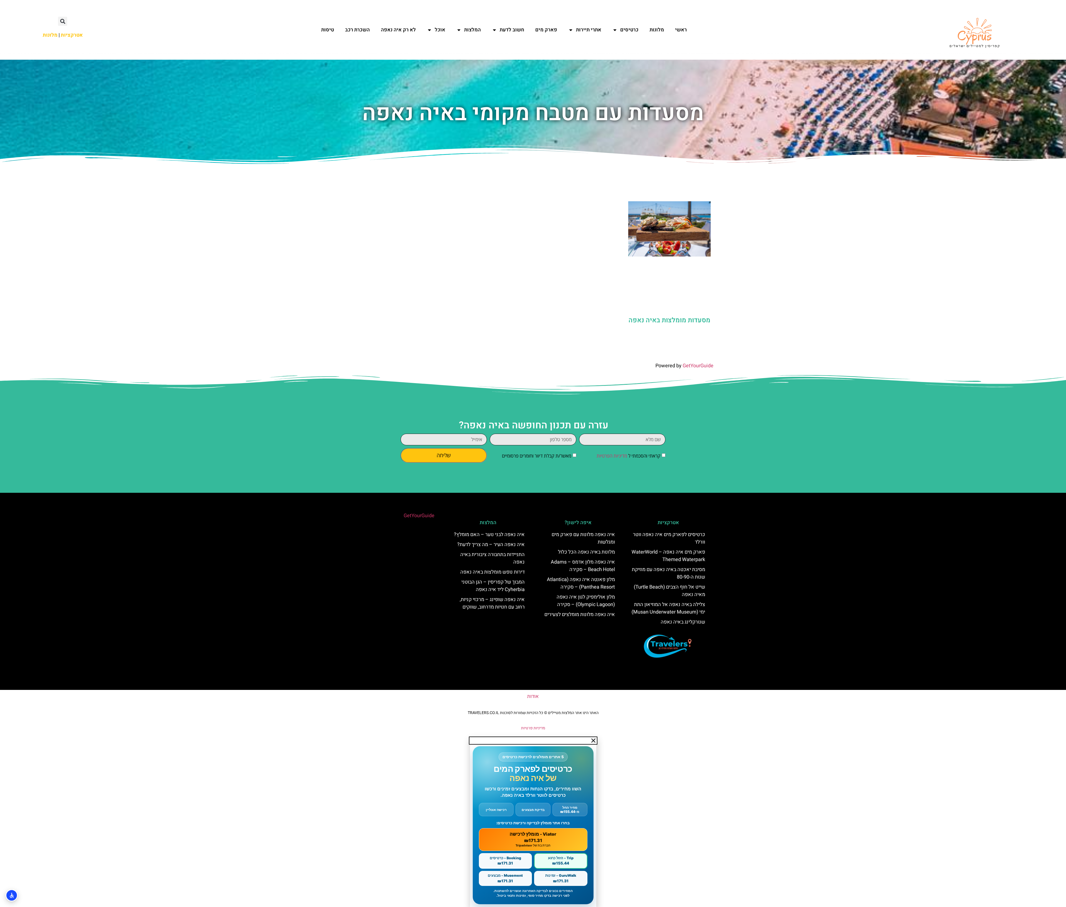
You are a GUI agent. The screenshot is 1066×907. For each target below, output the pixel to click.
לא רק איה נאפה (398, 30)
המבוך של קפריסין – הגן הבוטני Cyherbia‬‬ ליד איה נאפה (493, 585)
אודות (533, 696)
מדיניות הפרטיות (612, 456)
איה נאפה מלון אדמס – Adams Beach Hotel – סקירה (583, 565)
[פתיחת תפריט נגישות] (12, 895)
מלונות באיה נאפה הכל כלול (586, 552)
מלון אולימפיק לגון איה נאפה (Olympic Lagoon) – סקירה (586, 600)
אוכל (440, 30)
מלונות (657, 30)
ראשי (681, 30)
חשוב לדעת (512, 30)
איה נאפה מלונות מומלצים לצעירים (579, 614)
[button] (62, 21)
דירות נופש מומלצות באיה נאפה (492, 572)
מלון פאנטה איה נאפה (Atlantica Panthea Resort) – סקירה (581, 583)
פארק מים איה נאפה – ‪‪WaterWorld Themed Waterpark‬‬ (668, 555)
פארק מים (546, 30)
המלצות (472, 30)
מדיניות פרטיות (533, 728)
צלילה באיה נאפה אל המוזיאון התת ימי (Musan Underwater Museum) (668, 608)
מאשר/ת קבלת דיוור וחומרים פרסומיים (536, 456)
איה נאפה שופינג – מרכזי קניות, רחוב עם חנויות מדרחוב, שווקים (492, 603)
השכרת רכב (357, 30)
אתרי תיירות (588, 30)
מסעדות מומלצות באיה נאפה (669, 320)
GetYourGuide (698, 366)
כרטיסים (629, 30)
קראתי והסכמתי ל (628, 456)
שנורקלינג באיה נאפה (683, 622)
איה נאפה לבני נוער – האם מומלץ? (489, 534)
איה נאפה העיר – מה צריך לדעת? (491, 544)
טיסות (327, 30)
